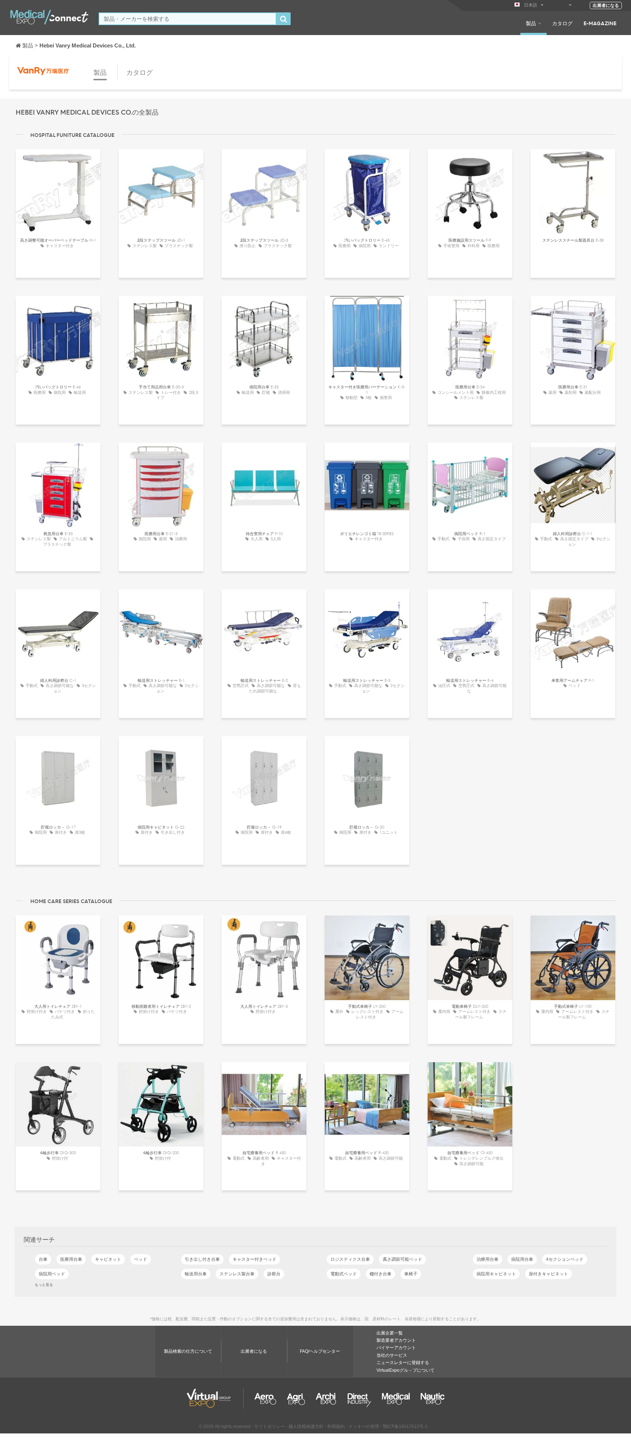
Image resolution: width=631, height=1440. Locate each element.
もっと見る (44, 1284)
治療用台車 (487, 1259)
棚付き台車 (380, 1273)
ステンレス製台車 (237, 1273)
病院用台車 (522, 1259)
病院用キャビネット (496, 1273)
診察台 (273, 1273)
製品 (531, 23)
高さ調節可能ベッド (402, 1259)
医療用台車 (71, 1259)
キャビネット (108, 1259)
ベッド (140, 1259)
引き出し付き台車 (202, 1259)
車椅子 (410, 1273)
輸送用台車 (196, 1273)
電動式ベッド (343, 1273)
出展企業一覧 (389, 1333)
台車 (43, 1259)
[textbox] (187, 18)
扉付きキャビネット (548, 1273)
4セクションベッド (565, 1259)
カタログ (562, 23)
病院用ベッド (52, 1273)
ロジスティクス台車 (350, 1259)
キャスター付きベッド (254, 1259)
